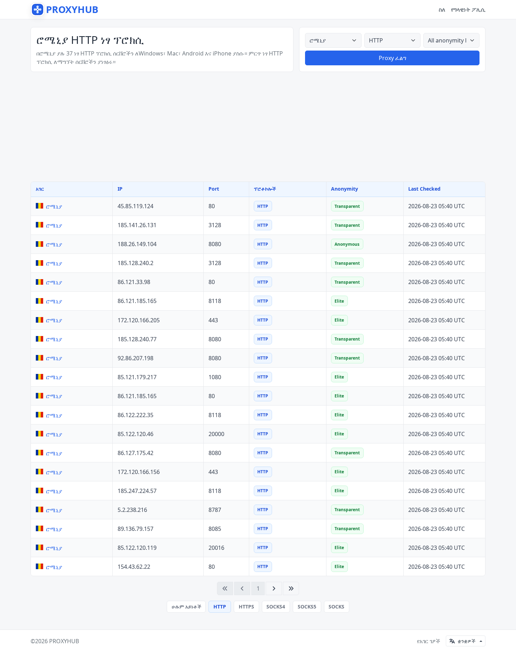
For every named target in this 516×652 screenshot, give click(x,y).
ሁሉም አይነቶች (186, 606)
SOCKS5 (307, 606)
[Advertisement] (258, 127)
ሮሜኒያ (54, 206)
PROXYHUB (64, 641)
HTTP (219, 606)
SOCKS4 (275, 606)
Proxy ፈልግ (392, 58)
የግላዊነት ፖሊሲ (468, 9)
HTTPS (246, 606)
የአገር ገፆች (428, 641)
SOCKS (336, 606)
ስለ (442, 9)
